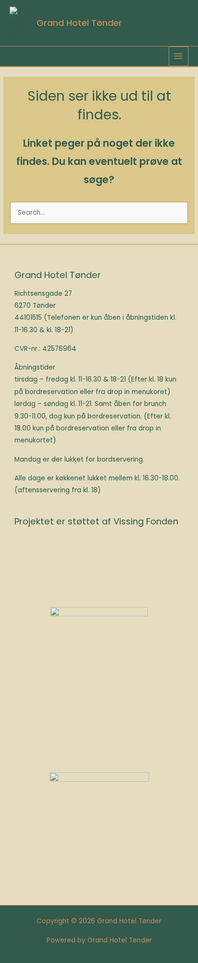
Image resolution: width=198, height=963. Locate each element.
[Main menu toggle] (178, 56)
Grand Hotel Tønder (79, 23)
